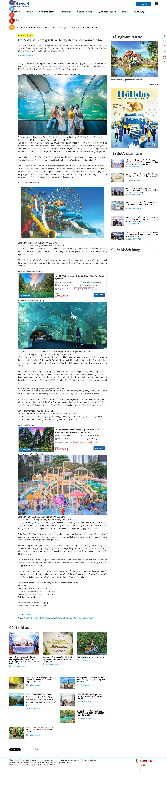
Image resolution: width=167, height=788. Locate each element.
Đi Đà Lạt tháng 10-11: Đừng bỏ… (91, 657)
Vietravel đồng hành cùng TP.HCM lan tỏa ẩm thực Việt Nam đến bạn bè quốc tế (57, 659)
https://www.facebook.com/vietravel (41, 594)
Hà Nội (61, 63)
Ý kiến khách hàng (84, 11)
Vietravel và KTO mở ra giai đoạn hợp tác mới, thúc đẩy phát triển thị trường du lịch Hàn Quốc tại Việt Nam (142, 190)
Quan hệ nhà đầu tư (107, 11)
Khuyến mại (65, 11)
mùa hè (54, 248)
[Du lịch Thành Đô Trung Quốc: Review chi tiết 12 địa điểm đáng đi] (16, 699)
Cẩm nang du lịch (46, 11)
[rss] (12, 27)
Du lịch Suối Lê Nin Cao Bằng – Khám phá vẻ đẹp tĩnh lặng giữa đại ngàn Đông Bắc (92, 713)
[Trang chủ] (20, 4)
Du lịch (23, 618)
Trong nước (27, 614)
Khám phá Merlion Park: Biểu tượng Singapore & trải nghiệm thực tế (90, 696)
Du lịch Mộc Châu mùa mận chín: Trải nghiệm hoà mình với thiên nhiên (40, 729)
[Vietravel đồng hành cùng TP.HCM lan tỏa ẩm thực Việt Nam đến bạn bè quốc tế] (58, 644)
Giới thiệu (16, 11)
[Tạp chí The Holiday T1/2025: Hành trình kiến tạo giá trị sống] (134, 118)
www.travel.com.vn (33, 597)
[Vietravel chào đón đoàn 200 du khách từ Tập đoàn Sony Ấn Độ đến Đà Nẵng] (117, 206)
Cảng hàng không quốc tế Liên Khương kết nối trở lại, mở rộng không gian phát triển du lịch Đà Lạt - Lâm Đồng (24, 660)
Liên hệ (15, 20)
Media (125, 11)
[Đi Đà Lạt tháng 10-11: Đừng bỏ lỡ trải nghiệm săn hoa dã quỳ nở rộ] (92, 644)
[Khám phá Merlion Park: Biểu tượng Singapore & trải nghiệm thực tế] (67, 699)
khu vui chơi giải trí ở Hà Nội (51, 391)
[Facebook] (12, 2)
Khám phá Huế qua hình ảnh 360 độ (126, 79)
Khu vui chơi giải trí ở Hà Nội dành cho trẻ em (60, 618)
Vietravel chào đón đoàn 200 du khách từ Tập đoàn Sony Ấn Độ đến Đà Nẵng (142, 203)
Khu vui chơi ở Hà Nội (86, 618)
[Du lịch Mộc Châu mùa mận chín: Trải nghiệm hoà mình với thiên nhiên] (16, 733)
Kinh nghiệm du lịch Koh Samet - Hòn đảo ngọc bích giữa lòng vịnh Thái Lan (91, 679)
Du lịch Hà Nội (38, 618)
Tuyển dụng (139, 11)
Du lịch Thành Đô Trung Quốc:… (39, 694)
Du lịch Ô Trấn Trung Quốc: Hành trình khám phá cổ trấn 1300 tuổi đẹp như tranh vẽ (40, 679)
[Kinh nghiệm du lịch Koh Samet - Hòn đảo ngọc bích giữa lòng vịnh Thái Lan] (67, 683)
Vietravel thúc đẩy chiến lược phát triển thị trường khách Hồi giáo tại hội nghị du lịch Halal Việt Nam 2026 (142, 219)
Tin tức (30, 11)
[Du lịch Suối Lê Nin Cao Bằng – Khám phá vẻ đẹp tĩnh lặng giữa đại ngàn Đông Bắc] (67, 716)
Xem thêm (152, 84)
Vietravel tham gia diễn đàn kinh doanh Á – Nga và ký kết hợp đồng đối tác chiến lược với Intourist (142, 235)
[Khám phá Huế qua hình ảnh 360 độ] (133, 62)
